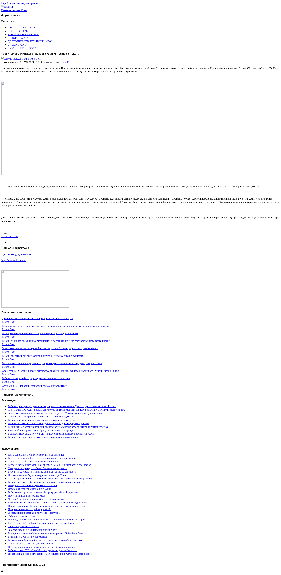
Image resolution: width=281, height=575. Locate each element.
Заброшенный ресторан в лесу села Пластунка (34, 512)
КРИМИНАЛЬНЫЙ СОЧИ (23, 34)
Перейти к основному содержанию (20, 3)
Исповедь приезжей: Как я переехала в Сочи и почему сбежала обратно (48, 519)
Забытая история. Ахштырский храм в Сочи (32, 529)
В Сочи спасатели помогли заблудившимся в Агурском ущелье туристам (42, 355)
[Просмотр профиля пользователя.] (21, 58)
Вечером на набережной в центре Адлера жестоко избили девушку (45, 540)
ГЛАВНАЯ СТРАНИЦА (21, 27)
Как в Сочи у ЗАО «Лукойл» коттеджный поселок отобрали (41, 523)
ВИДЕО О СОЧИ (17, 44)
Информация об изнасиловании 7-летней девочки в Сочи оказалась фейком (50, 553)
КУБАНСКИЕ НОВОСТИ (23, 48)
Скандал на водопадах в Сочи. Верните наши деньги (37, 468)
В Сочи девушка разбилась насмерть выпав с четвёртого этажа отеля (46, 482)
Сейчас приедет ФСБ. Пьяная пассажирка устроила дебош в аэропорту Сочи (50, 478)
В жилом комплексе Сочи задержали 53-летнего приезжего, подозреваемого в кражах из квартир (56, 325)
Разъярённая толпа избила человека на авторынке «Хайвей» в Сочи (45, 533)
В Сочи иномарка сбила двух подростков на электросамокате (36, 378)
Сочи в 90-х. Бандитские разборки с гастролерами (36, 499)
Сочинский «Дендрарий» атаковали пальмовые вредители (34, 385)
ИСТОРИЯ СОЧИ (18, 37)
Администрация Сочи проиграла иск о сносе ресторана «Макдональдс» (48, 502)
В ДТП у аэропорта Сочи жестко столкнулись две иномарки (41, 458)
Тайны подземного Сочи (22, 516)
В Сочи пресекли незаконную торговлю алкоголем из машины (43, 437)
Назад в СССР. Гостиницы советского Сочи (32, 485)
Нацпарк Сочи (9, 236)
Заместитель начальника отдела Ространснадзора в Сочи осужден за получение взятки (50, 348)
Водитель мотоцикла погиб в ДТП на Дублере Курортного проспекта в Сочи (51, 433)
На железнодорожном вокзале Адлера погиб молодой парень (42, 546)
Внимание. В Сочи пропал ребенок (27, 536)
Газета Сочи (66, 62)
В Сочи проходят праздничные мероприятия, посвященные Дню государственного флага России (56, 340)
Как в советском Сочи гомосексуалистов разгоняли (36, 454)
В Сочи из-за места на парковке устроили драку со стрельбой (42, 471)
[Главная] (7, 6)
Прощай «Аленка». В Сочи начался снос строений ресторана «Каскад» (47, 505)
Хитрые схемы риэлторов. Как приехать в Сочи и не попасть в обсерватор (49, 464)
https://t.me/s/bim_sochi (13, 260)
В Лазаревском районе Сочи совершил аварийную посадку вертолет (40, 333)
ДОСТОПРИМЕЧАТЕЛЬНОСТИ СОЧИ (30, 41)
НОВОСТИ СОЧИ (18, 31)
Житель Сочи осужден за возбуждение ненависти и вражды (41, 430)
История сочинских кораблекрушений (29, 509)
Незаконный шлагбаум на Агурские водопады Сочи (37, 475)
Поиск (5, 21)
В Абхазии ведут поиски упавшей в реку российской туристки (43, 492)
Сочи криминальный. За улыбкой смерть (30, 543)
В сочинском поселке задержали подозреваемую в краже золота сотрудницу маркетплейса (52, 363)
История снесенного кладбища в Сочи (29, 488)
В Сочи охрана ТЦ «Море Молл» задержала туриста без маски (42, 550)
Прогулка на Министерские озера (26, 495)
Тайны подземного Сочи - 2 (23, 526)
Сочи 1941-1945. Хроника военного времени (33, 461)
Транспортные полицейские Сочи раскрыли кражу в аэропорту (37, 318)
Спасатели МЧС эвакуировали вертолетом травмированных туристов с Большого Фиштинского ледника (60, 370)
